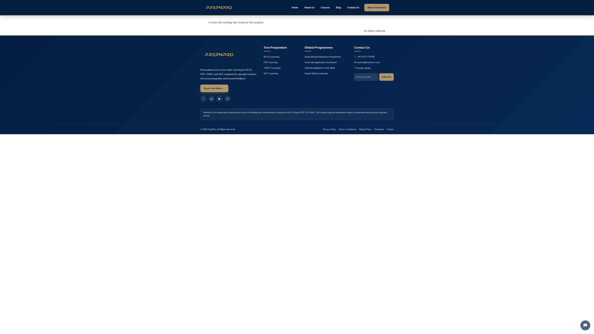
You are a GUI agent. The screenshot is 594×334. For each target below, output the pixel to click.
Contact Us (353, 7)
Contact (390, 129)
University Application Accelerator (321, 62)
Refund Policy (365, 129)
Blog (338, 7)
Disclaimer (379, 129)
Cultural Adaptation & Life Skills (320, 68)
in (228, 98)
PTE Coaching (271, 62)
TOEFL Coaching (272, 68)
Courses (325, 7)
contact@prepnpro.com (368, 62)
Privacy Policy (329, 129)
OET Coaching (271, 73)
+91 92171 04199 (366, 56)
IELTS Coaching (271, 57)
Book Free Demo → (214, 88)
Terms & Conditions (347, 129)
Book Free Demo (377, 7)
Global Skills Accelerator (316, 73)
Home (295, 7)
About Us (309, 7)
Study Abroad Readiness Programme (323, 57)
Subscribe (386, 77)
